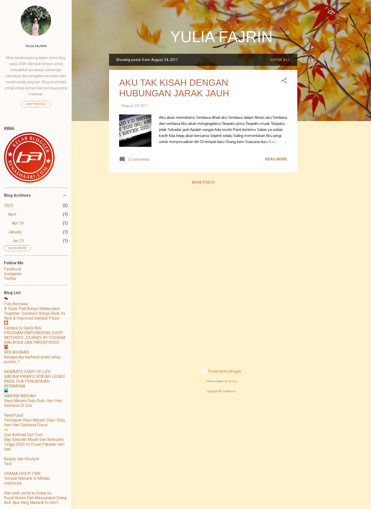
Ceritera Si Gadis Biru (22, 328)
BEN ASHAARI (16, 352)
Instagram (13, 273)
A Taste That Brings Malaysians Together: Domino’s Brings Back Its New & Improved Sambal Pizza (34, 313)
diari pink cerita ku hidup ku (27, 493)
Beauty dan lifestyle (21, 459)
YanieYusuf (13, 415)
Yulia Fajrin (36, 46)
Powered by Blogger (224, 371)
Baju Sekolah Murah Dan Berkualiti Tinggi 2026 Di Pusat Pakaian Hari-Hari (35, 444)
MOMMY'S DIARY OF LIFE (27, 371)
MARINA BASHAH (20, 395)
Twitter (10, 278)
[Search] (331, 13)
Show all (280, 60)
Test (8, 463)
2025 (8, 205)
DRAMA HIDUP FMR (22, 473)
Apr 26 (18, 223)
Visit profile (36, 104)
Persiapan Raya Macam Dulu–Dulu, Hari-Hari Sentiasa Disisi (34, 422)
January (15, 232)
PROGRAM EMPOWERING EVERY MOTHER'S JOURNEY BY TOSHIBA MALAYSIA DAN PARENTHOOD (34, 337)
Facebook (12, 269)
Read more (276, 159)
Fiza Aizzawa (16, 303)
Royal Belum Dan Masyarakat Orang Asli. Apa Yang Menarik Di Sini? (35, 500)
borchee (232, 381)
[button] (284, 81)
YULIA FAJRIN (221, 36)
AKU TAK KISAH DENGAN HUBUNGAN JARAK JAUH (174, 87)
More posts (203, 182)
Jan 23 (18, 240)
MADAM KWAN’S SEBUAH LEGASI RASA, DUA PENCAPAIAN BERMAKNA (34, 381)
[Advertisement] (317, 129)
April (12, 214)
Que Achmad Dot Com (23, 434)
